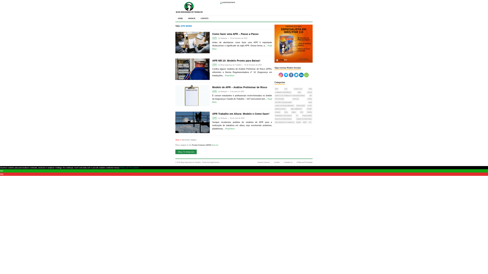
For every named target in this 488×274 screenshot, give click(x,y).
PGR (286, 112)
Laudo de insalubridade (284, 105)
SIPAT (305, 122)
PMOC (294, 112)
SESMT (298, 122)
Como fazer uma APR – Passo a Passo (235, 34)
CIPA (310, 89)
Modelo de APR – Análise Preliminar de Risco (239, 87)
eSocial (296, 99)
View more (144, 168)
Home (180, 18)
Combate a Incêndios (283, 92)
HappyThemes (214, 162)
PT (297, 115)
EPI (311, 95)
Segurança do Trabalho (284, 122)
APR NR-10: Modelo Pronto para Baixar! (236, 60)
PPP (301, 112)
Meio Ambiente (296, 109)
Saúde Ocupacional (304, 119)
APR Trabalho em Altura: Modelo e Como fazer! (240, 113)
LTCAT (310, 105)
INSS (310, 102)
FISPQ (310, 99)
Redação (224, 38)
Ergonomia (279, 99)
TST (310, 122)
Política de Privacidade (305, 162)
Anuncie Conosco (263, 162)
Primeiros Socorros (283, 115)
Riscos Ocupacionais (283, 119)
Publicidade (307, 115)
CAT (286, 89)
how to (215, 145)
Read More (229, 75)
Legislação (300, 105)
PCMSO (277, 112)
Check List (298, 89)
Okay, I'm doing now (186, 152)
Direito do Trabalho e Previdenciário (290, 95)
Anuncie (191, 18)
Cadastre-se (288, 162)
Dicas (310, 92)
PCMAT (309, 109)
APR (214, 38)
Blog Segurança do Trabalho (231, 65)
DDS (299, 92)
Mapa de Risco (280, 109)
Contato (204, 18)
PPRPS (309, 112)
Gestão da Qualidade (283, 102)
